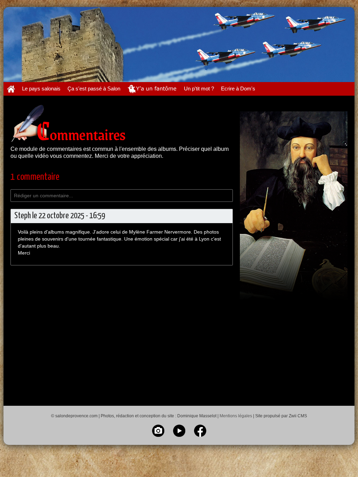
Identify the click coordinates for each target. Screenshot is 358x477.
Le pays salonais (41, 88)
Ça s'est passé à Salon (93, 88)
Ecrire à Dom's (238, 88)
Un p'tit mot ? (199, 88)
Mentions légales (236, 415)
